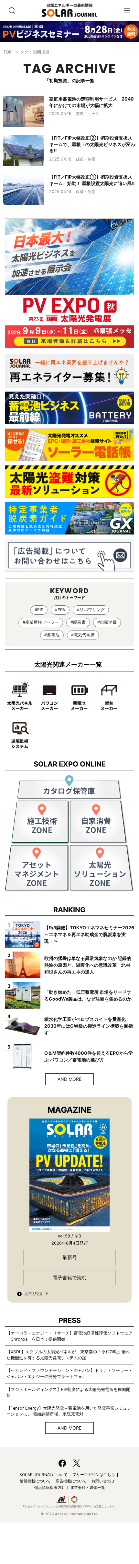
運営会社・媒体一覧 (87, 1487)
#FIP (39, 609)
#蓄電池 (51, 634)
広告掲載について (71, 1481)
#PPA (60, 609)
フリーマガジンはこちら (93, 1474)
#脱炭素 (78, 622)
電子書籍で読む (70, 1278)
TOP (7, 51)
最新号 (69, 1257)
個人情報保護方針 (49, 1487)
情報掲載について (35, 1481)
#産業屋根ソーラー (41, 622)
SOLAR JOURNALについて (43, 1474)
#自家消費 (107, 622)
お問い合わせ (103, 1481)
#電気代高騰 (83, 634)
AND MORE (69, 1079)
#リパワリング (91, 609)
